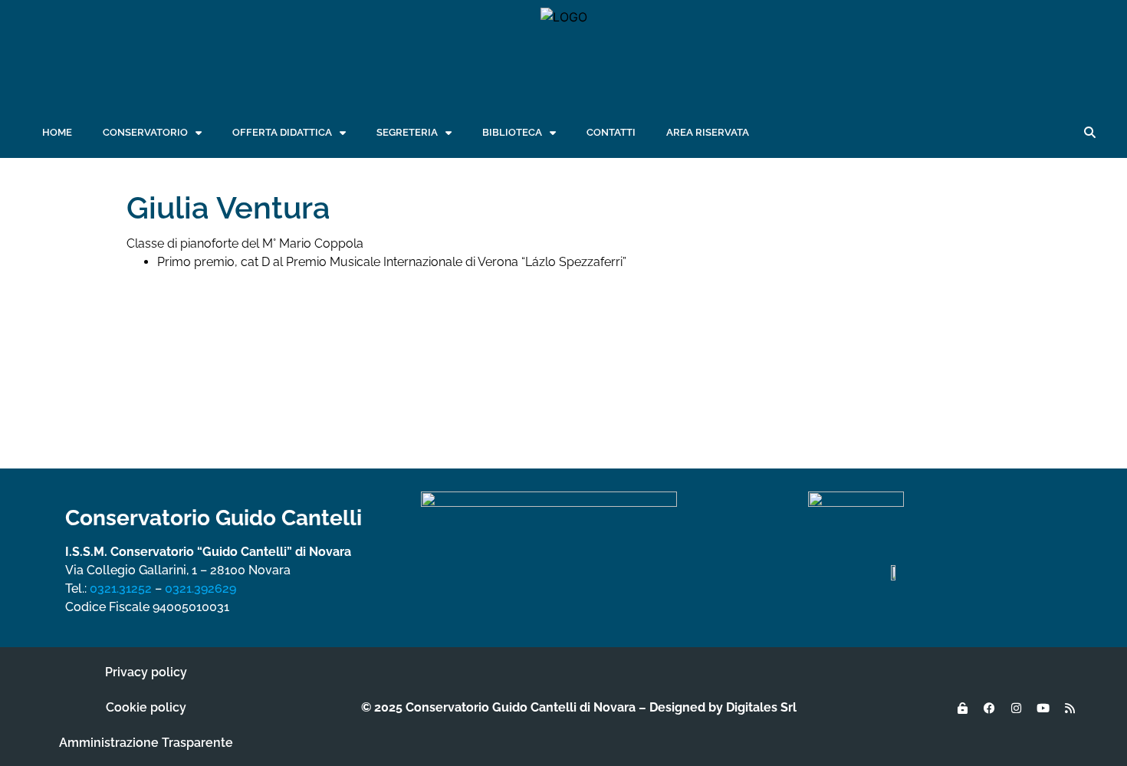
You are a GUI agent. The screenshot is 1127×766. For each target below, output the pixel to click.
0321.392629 (200, 588)
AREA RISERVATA (707, 132)
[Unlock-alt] (962, 707)
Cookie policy (146, 707)
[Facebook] (989, 707)
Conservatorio (145, 132)
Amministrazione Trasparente (146, 742)
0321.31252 (121, 588)
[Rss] (1069, 707)
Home (57, 132)
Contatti (611, 132)
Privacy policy (146, 672)
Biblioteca (512, 132)
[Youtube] (1042, 707)
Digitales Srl (761, 707)
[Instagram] (1015, 707)
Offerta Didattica (282, 132)
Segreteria (407, 132)
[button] (1089, 132)
